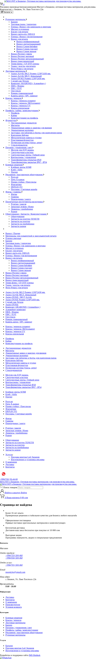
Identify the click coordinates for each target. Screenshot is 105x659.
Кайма (14, 115)
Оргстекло (16, 91)
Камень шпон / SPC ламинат (24, 96)
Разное (14, 211)
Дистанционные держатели (24, 123)
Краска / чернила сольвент (23, 101)
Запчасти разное (18, 226)
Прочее (14, 172)
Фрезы (14, 194)
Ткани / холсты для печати (23, 66)
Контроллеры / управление (23, 157)
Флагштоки (16, 184)
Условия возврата (13, 607)
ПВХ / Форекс (17, 86)
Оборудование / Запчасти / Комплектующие (26, 214)
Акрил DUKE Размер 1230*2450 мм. (28, 78)
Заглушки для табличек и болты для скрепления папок (36, 133)
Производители (12, 604)
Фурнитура (11, 120)
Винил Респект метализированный (27, 59)
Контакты (10, 467)
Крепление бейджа (20, 135)
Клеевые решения (14, 165)
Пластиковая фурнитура (22, 140)
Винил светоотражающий (28, 44)
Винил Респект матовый (22, 56)
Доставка (9, 464)
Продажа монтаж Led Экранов (25, 457)
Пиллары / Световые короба (24, 189)
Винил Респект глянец (21, 54)
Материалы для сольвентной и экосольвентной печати (30, 236)
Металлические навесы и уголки (26, 137)
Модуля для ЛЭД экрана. (22, 150)
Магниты (15, 125)
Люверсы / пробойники (22, 209)
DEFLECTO (16, 187)
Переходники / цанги (21, 199)
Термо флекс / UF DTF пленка (25, 64)
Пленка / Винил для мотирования (26, 36)
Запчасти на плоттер (20, 221)
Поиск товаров (10, 487)
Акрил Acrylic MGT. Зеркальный (26, 76)
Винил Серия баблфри (26, 46)
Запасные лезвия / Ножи (22, 206)
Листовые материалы (15, 71)
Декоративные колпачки (22, 130)
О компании (11, 462)
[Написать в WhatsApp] (5, 658)
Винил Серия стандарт (27, 49)
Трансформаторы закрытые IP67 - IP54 (29, 162)
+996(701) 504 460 (14, 565)
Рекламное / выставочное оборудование (24, 174)
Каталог (9, 645)
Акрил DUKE (11, 304)
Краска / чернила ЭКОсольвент (25, 103)
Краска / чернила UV (21, 105)
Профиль (15, 113)
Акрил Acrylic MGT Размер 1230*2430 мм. (31, 73)
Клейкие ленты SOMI (21, 167)
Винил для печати (19, 39)
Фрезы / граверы (13, 192)
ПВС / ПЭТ (16, 88)
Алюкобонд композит (15, 309)
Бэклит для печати (19, 32)
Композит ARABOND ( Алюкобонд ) (28, 83)
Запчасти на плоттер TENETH (25, 219)
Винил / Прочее (12, 233)
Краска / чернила (13, 98)
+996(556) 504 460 (14, 558)
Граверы (15, 197)
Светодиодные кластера (22, 152)
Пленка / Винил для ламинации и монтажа (31, 27)
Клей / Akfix (16, 169)
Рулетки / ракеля (18, 204)
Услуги (8, 454)
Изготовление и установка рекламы (27, 459)
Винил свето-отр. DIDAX (23, 34)
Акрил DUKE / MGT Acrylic (18, 297)
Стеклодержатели (19, 145)
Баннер (14, 22)
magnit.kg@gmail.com (15, 572)
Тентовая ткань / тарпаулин (23, 24)
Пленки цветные (13, 238)
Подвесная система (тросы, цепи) (26, 142)
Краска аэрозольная (20, 108)
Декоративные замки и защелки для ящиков (31, 128)
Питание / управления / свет (18, 147)
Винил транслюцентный (22, 61)
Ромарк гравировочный (22, 93)
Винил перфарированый (27, 41)
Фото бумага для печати (22, 68)
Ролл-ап (14, 177)
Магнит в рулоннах (20, 29)
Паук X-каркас (18, 179)
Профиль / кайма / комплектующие (22, 110)
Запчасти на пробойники (22, 224)
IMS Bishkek (34, 655)
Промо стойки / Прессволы (23, 182)
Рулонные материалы (15, 19)
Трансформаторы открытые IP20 (26, 160)
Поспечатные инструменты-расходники (24, 202)
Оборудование (17, 216)
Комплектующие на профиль (24, 118)
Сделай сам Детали (20, 81)
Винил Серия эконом (26, 51)
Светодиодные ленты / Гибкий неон (28, 155)
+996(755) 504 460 (14, 555)
